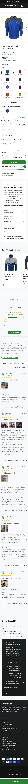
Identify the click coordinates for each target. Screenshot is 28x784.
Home (4, 10)
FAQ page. (22, 636)
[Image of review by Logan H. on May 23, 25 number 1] (4, 583)
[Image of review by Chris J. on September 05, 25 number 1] (4, 425)
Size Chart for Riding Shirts (8, 716)
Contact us (4, 718)
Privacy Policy (5, 737)
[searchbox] (7, 363)
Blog (3, 726)
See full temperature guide (7, 175)
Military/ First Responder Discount (10, 749)
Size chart (24, 117)
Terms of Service (5, 730)
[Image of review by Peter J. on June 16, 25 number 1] (4, 528)
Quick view (11, 285)
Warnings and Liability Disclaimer (9, 745)
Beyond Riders (11, 774)
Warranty (4, 739)
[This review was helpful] (21, 407)
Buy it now (14, 162)
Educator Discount (6, 752)
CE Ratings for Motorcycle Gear (9, 754)
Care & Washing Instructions (8, 732)
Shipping (4, 60)
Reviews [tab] (11, 300)
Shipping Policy (5, 722)
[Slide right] (26, 27)
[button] (2, 5)
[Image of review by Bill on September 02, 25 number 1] (4, 478)
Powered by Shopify (18, 774)
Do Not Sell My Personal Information (10, 743)
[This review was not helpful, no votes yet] (24, 407)
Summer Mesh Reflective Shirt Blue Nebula (16, 10)
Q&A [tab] (18, 300)
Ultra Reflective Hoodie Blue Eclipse (9, 275)
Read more (20, 439)
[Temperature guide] (16, 166)
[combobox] (20, 367)
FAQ (2, 720)
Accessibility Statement (7, 741)
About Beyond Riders (7, 724)
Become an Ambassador (7, 747)
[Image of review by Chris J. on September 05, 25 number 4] (19, 425)
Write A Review (14, 332)
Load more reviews (14, 610)
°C (24, 166)
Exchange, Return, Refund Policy (9, 728)
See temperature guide (7, 54)
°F (21, 166)
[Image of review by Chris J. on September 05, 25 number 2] (12, 425)
